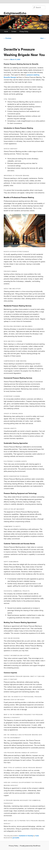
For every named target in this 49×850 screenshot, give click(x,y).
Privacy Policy (23, 31)
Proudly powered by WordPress (30, 846)
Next (42, 38)
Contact (13, 31)
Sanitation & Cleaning (26, 836)
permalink (16, 838)
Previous (7, 38)
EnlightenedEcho (15, 13)
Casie (37, 836)
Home (6, 31)
